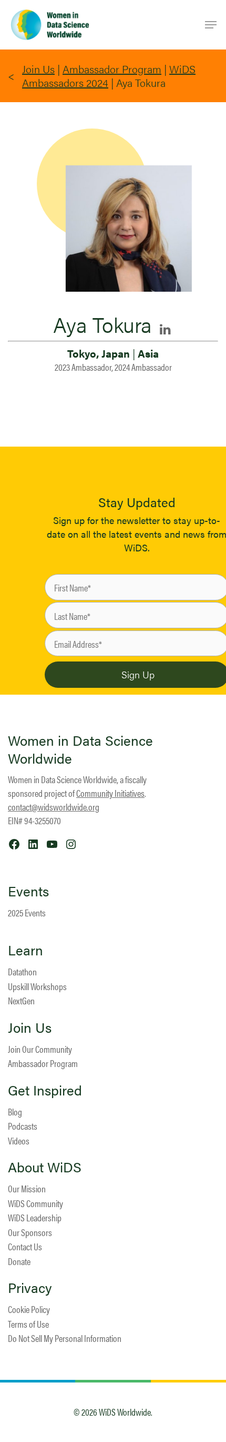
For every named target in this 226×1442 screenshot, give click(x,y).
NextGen (21, 1000)
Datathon (22, 971)
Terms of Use (28, 1323)
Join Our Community (40, 1048)
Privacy (30, 1288)
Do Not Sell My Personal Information (64, 1338)
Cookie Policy (29, 1309)
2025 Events (27, 912)
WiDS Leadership (34, 1217)
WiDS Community (35, 1203)
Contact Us (25, 1246)
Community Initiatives (110, 792)
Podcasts (22, 1125)
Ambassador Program (112, 68)
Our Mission (27, 1188)
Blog (15, 1111)
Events (28, 891)
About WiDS (44, 1167)
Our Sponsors (30, 1232)
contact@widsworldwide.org (53, 806)
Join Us (38, 68)
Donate (19, 1261)
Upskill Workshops (37, 986)
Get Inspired (45, 1090)
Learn (25, 950)
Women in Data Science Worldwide (80, 749)
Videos (18, 1140)
